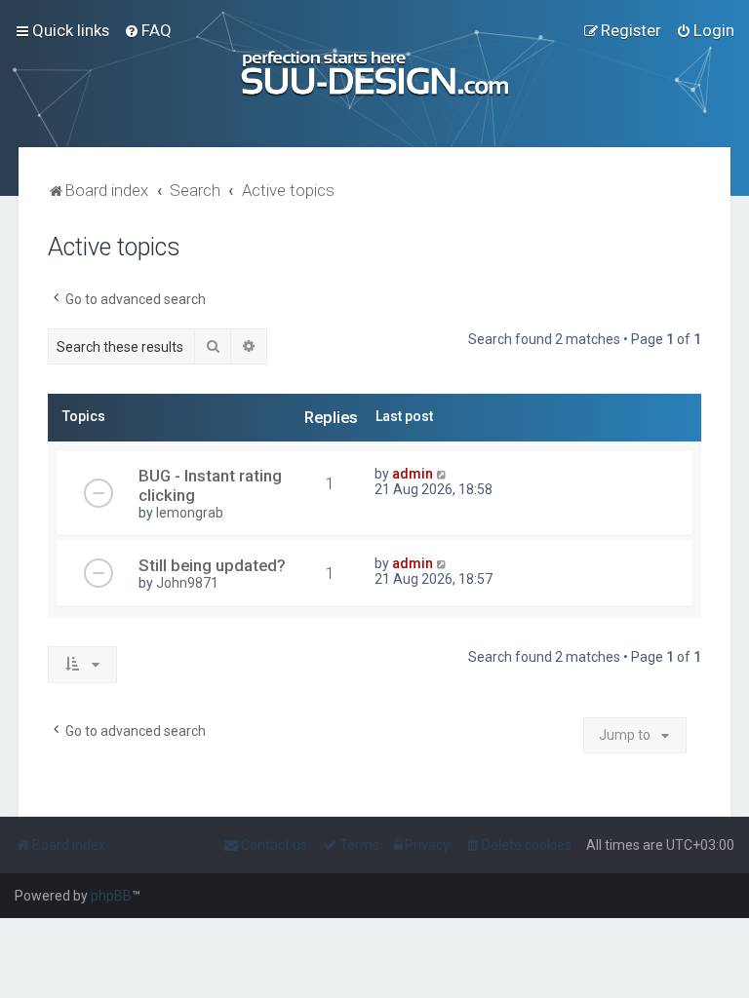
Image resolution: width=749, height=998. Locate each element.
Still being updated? (212, 565)
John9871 (187, 583)
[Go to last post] (442, 473)
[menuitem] (148, 30)
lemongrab (189, 512)
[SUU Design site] (374, 73)
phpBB (111, 895)
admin (412, 473)
